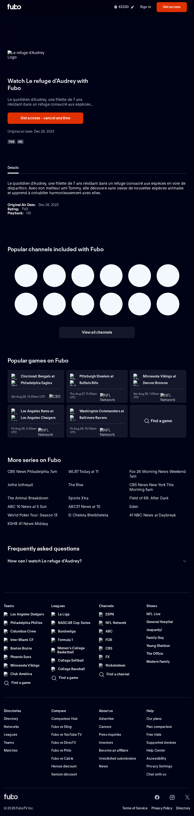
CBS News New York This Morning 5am (151, 487)
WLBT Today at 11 (83, 471)
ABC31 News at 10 (84, 506)
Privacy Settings (159, 766)
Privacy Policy (161, 808)
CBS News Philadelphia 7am (32, 471)
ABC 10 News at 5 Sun (27, 506)
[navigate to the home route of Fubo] (14, 7)
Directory (183, 808)
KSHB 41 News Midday (28, 523)
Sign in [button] (145, 7)
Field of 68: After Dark (149, 498)
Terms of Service (135, 808)
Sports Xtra (78, 498)
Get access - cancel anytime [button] (45, 118)
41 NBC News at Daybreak (152, 515)
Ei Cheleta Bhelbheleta (88, 515)
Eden (133, 506)
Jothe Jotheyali (20, 485)
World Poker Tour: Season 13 (32, 515)
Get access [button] (172, 7)
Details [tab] (13, 168)
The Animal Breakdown (28, 498)
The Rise (75, 485)
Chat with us (156, 774)
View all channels (97, 332)
